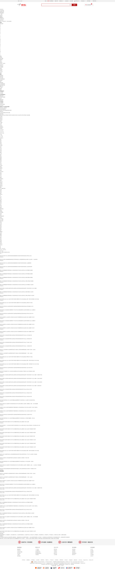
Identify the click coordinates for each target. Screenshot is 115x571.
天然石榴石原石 (13, 534)
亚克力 (1, 194)
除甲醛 (1, 211)
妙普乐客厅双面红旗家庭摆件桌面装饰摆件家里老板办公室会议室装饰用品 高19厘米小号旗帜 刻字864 (18, 468)
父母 (1, 206)
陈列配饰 (36, 534)
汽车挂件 (1, 93)
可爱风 (1, 116)
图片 (2, 538)
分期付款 (55, 551)
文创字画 (1, 105)
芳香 (1, 213)
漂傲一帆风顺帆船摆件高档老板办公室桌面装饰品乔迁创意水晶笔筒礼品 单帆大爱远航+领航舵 (16, 281)
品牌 (30, 538)
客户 (1, 204)
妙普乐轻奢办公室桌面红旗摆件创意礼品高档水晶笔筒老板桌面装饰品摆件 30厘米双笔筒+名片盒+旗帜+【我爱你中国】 (21, 374)
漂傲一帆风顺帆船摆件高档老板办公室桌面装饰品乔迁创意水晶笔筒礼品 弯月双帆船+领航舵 (16, 273)
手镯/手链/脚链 (2, 97)
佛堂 (1, 159)
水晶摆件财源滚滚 (20, 534)
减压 (1, 214)
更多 (1, 89)
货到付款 (55, 549)
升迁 (1, 175)
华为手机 (5, 538)
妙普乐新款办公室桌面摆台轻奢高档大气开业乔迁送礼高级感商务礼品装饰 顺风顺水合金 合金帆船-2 (17, 320)
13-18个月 (2, 131)
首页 (1, 21)
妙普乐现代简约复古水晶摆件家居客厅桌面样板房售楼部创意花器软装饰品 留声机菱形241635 (16, 306)
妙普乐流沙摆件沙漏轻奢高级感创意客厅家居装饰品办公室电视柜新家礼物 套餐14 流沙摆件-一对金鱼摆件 (19, 259)
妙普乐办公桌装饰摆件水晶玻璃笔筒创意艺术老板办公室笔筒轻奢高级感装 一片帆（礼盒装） (16, 353)
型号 (21, 538)
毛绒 (1, 192)
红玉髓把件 (8, 534)
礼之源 (1, 71)
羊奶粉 (8, 538)
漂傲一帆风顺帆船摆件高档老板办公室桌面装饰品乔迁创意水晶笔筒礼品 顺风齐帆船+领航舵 (16, 277)
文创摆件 (1, 103)
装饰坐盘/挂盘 (2, 85)
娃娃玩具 (1, 111)
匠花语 (1, 69)
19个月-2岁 (2, 133)
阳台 (1, 140)
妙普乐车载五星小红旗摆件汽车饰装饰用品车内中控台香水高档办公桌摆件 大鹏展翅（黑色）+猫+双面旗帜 (19, 403)
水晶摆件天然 (27, 534)
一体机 (1, 14)
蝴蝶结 (1, 231)
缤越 (1, 68)
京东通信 (92, 554)
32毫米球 (46, 534)
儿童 (1, 199)
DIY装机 (91, 550)
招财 (1, 174)
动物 (1, 217)
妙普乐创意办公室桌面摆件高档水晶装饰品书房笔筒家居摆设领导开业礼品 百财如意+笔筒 (16, 392)
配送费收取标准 (38, 553)
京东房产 (23, 538)
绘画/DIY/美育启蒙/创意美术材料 (6, 110)
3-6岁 (1, 134)
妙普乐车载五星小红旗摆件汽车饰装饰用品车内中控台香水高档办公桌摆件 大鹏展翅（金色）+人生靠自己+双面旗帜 (20, 465)
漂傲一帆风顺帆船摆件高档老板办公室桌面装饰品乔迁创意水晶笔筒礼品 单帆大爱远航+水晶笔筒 (17, 295)
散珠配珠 (1, 100)
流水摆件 (1, 77)
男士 (1, 198)
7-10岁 (1, 135)
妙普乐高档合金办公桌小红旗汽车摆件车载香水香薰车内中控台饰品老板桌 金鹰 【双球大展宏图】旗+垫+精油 (19, 299)
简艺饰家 (1, 58)
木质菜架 (32, 538)
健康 (1, 177)
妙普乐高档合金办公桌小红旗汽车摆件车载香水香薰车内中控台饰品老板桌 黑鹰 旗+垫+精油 (16, 356)
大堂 (1, 148)
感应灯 (49, 538)
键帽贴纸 (1, 17)
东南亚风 (1, 127)
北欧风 (1, 125)
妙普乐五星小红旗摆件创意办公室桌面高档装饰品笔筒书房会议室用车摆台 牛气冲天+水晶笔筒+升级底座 (18, 454)
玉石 (1, 196)
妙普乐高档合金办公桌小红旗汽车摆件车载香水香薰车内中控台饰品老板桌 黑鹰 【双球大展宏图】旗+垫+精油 (19, 450)
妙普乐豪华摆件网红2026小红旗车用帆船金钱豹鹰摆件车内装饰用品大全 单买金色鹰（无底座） (17, 461)
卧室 (1, 142)
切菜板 (52, 538)
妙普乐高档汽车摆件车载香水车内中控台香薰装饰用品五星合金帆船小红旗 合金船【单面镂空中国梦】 (18, 432)
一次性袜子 (27, 538)
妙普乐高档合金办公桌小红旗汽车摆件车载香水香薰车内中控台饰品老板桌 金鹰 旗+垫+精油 (16, 302)
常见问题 (18, 553)
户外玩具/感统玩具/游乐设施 (5, 112)
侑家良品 (1, 65)
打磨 (1, 242)
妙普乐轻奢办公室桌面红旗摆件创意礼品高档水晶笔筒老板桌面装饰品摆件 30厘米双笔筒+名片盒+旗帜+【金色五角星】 (21, 378)
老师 (1, 201)
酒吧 (1, 158)
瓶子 (1, 230)
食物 (1, 235)
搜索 (74, 4)
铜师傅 (1, 59)
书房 (1, 164)
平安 (1, 176)
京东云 (62, 565)
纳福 (1, 170)
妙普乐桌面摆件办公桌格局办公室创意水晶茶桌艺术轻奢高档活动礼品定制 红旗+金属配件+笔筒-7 (17, 331)
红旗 (1, 224)
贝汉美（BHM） (3, 63)
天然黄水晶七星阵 (57, 534)
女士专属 (1, 219)
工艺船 (1, 87)
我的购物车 (89, 4)
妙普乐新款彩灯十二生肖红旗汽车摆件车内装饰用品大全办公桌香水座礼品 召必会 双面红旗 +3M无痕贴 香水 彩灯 (20, 425)
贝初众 (1, 70)
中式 (1, 124)
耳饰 (1, 98)
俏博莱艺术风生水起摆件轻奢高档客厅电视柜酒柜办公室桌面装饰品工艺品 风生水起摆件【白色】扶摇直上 (19, 407)
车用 (1, 151)
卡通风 (1, 122)
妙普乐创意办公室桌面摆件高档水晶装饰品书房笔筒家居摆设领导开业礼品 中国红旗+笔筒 (16, 396)
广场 (1, 153)
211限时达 (37, 550)
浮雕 (1, 240)
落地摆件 (1, 82)
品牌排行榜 (2, 11)
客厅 (1, 141)
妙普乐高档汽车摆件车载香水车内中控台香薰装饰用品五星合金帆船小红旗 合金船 (14, 421)
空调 (54, 538)
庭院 (1, 152)
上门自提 (37, 549)
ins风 (1, 123)
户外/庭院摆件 (2, 83)
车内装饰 (1, 212)
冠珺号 (1, 62)
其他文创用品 (2, 104)
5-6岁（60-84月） (3, 249)
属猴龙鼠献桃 (63, 534)
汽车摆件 (1, 92)
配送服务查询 (38, 551)
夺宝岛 (91, 549)
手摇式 (1, 183)
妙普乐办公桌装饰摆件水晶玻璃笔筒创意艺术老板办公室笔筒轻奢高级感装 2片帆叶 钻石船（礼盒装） (18, 349)
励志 (1, 172)
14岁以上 (1, 137)
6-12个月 (1, 130)
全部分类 (1, 9)
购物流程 (18, 549)
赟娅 (1, 56)
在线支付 (55, 550)
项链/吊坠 (1, 99)
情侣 (1, 205)
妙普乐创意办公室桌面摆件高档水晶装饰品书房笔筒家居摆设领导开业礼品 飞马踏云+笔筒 (16, 342)
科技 (1, 225)
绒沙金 (1, 184)
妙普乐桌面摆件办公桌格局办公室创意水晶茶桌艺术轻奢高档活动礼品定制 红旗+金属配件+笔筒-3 (17, 317)
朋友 (1, 200)
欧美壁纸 (46, 538)
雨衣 (19, 538)
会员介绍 (18, 550)
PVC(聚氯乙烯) (2, 188)
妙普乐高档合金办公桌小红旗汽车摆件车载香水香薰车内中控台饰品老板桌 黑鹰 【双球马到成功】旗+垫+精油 (19, 360)
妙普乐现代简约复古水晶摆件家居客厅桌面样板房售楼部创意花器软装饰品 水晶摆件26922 (16, 414)
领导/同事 (1, 208)
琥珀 (1, 190)
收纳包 (1, 15)
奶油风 (1, 119)
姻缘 (1, 180)
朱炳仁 (1, 57)
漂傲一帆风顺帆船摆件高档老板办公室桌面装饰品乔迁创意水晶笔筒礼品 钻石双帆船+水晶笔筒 (16, 284)
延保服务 (92, 551)
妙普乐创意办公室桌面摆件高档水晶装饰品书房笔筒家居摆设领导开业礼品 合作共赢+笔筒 (16, 335)
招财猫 (1, 80)
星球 (1, 229)
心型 (1, 232)
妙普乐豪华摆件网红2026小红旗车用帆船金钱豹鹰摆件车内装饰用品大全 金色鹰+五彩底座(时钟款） (18, 400)
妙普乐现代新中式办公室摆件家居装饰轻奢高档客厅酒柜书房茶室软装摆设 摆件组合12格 (15, 255)
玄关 (1, 146)
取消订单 (73, 554)
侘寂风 (1, 128)
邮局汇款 (55, 553)
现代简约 (1, 220)
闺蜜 (1, 207)
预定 (41, 538)
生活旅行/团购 (19, 551)
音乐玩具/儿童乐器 (3, 107)
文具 (1, 236)
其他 (1, 222)
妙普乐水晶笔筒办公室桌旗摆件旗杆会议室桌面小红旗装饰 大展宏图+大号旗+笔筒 (14, 457)
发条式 (1, 182)
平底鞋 (39, 538)
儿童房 (1, 145)
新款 (1, 538)
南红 (1, 193)
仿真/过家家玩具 (3, 109)
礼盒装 (1, 165)
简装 (1, 166)
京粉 (56, 538)
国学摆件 (1, 76)
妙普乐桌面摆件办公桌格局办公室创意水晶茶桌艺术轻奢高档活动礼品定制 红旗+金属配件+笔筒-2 (17, 324)
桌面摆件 (1, 75)
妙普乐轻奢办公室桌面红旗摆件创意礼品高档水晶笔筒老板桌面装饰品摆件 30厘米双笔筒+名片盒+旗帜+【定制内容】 (21, 385)
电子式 (1, 181)
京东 (26, 5)
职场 (1, 160)
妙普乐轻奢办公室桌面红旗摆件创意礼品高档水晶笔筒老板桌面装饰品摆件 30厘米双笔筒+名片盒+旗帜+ (18, 288)
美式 (1, 121)
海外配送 (37, 554)
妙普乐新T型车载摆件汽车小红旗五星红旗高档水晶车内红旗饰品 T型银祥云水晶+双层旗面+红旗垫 (17, 371)
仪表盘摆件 (2, 216)
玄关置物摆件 (2, 79)
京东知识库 (2, 10)
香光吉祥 (32, 534)
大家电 (18, 554)
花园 (1, 157)
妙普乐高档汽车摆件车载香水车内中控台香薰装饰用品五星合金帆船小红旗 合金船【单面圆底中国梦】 (18, 443)
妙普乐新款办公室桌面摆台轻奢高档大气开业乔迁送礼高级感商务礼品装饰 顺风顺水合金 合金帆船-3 (17, 309)
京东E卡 (91, 553)
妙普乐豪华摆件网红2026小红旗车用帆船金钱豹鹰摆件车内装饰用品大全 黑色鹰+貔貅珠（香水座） (17, 418)
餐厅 (1, 139)
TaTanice (1, 64)
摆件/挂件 (4, 21)
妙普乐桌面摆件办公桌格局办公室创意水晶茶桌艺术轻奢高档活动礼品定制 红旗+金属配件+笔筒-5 (17, 327)
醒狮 (1, 234)
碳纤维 (1, 186)
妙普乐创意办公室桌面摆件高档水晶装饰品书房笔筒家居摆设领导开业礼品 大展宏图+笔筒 (16, 338)
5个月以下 (2, 129)
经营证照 (72, 564)
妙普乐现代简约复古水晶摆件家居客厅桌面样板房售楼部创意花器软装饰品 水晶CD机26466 (16, 367)
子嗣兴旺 (1, 178)
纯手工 (1, 243)
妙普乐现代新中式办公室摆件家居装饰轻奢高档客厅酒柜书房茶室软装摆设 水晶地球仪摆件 (16, 266)
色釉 (1, 241)
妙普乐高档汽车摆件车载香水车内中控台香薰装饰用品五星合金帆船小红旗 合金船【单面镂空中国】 (17, 436)
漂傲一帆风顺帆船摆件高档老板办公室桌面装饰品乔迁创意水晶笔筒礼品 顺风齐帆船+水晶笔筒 (16, 291)
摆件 (1, 237)
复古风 (1, 117)
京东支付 (58, 565)
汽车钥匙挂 (51, 534)
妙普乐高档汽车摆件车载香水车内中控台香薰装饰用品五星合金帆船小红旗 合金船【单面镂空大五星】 (18, 439)
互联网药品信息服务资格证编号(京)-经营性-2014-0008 (62, 561)
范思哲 (11, 538)
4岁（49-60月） (3, 248)
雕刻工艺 (1, 86)
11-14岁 (1, 136)
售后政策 (73, 549)
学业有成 (1, 171)
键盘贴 (1, 16)
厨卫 (1, 147)
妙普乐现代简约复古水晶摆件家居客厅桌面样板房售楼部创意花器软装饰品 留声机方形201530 (16, 313)
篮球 (1, 226)
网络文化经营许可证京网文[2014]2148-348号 (62, 563)
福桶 (1, 88)
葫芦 (1, 81)
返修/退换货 (74, 553)
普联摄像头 (2, 12)
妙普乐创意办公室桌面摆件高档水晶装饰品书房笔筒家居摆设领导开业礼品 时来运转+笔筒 (16, 389)
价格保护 (73, 550)
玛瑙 (1, 189)
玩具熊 (43, 538)
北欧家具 (36, 538)
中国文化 (1, 218)
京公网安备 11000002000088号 (38, 561)
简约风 (1, 118)
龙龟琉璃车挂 (41, 534)
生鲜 (13, 538)
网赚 (58, 538)
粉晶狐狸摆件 (2, 534)
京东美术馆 (2, 18)
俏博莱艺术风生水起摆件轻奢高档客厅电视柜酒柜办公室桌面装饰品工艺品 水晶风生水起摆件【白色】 (18, 410)
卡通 (1, 223)
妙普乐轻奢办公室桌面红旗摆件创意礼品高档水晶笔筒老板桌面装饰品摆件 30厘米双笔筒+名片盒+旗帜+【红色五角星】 (21, 382)
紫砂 (1, 187)
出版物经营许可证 (49, 563)
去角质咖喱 (16, 538)
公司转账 (55, 554)
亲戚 (1, 210)
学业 (1, 169)
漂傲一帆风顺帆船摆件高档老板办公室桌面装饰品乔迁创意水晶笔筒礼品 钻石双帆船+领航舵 (16, 270)
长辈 (1, 202)
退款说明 (73, 551)
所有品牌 (1, 23)
